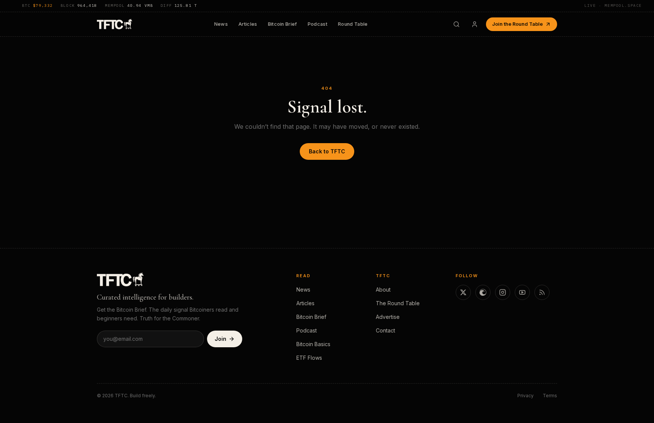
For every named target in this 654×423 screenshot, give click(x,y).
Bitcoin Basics (313, 344)
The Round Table (398, 303)
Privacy (525, 395)
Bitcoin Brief (282, 24)
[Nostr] (482, 292)
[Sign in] (474, 24)
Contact (385, 330)
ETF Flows (309, 357)
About (383, 289)
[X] (463, 292)
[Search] (456, 24)
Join (220, 339)
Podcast (317, 24)
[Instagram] (502, 292)
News (221, 24)
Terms (550, 395)
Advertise (388, 317)
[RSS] (542, 292)
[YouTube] (522, 292)
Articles (247, 24)
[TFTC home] (114, 24)
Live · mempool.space (613, 5)
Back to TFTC (327, 151)
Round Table (353, 24)
